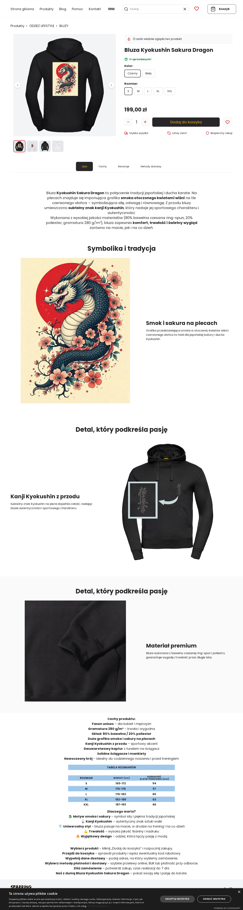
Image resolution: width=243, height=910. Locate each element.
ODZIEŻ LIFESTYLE (41, 26)
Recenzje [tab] (123, 166)
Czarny (133, 73)
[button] (126, 9)
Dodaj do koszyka (186, 122)
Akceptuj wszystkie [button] (177, 898)
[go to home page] (111, 9)
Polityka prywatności (98, 906)
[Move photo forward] (111, 85)
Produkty (47, 9)
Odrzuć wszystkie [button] (214, 898)
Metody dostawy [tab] (151, 166)
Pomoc (77, 9)
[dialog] (121, 899)
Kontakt (95, 9)
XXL (169, 91)
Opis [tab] (84, 166)
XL (157, 91)
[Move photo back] (17, 85)
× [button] (239, 892)
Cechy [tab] (103, 166)
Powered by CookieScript (227, 908)
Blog (62, 9)
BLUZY (63, 26)
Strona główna (22, 9)
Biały (148, 73)
